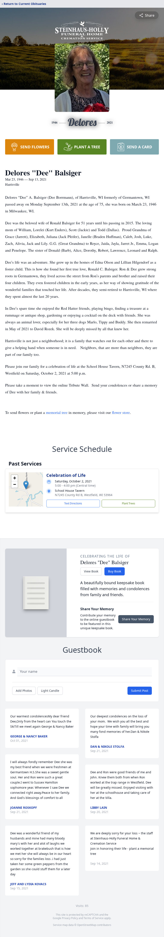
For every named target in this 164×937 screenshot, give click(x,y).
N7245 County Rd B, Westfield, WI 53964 (83, 495)
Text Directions (73, 503)
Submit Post (139, 691)
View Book (91, 571)
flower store (121, 412)
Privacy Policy (70, 918)
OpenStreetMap (86, 925)
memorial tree (56, 412)
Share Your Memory (136, 619)
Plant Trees (128, 503)
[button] (26, 485)
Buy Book (114, 571)
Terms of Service (94, 918)
